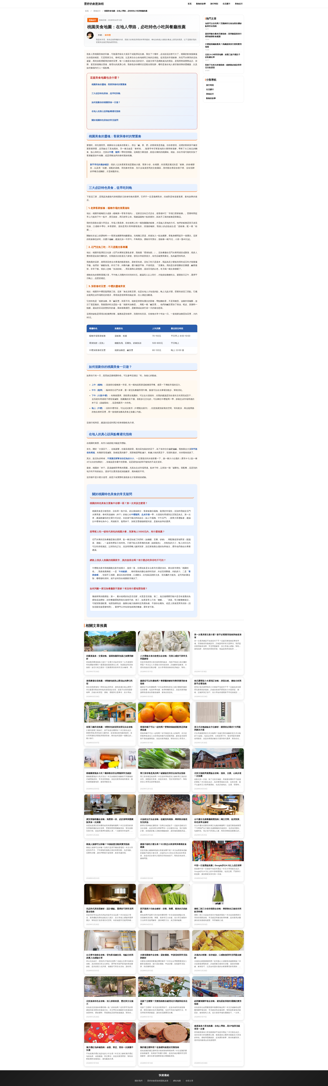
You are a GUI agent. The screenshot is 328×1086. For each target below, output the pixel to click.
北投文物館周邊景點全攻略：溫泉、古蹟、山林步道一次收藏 (217, 774)
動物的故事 (201, 3)
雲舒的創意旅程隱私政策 (157, 1080)
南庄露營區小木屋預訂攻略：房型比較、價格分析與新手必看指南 (217, 682)
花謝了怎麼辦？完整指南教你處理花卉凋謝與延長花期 (163, 1002)
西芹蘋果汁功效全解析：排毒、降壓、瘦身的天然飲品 (163, 910)
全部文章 (189, 1080)
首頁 (190, 3)
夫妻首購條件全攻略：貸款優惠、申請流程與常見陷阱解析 (163, 956)
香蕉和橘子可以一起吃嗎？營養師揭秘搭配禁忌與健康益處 (163, 728)
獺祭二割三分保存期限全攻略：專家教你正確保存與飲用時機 (217, 910)
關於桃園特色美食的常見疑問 (105, 120)
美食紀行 (239, 3)
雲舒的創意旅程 (94, 3)
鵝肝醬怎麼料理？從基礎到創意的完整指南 (159, 1047)
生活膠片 (226, 3)
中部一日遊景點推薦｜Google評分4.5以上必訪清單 (218, 865)
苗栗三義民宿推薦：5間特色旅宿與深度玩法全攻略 (109, 727)
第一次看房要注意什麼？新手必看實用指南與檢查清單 (217, 636)
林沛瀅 (108, 35)
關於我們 (138, 1080)
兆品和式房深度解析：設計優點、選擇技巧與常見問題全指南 (109, 910)
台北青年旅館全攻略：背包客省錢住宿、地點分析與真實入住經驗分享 (109, 956)
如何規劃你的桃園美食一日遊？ (106, 102)
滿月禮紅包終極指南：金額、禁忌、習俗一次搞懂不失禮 (109, 1048)
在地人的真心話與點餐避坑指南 (106, 111)
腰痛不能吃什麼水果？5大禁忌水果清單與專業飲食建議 (163, 845)
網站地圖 (177, 1080)
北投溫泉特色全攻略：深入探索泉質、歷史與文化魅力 (109, 1002)
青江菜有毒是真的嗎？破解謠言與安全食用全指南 (162, 773)
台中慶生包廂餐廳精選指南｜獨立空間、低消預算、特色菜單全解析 (217, 820)
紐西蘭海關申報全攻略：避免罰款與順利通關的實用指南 (217, 1002)
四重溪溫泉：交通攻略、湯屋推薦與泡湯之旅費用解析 (109, 657)
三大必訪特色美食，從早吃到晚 (106, 93)
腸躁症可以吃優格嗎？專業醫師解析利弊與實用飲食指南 (163, 682)
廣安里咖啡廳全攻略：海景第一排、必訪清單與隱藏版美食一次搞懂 (109, 820)
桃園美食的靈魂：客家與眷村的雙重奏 (109, 84)
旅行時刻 (214, 3)
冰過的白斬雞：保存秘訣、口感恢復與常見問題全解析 (217, 956)
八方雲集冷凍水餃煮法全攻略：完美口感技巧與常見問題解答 (163, 657)
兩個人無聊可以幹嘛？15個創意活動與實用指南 (108, 844)
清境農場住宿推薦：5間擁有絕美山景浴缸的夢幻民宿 (109, 682)
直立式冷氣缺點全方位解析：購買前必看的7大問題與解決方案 (217, 728)
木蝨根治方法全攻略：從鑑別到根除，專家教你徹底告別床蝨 (163, 820)
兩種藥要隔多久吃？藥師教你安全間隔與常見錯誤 (108, 773)
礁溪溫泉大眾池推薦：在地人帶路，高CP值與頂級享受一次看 (217, 1027)
